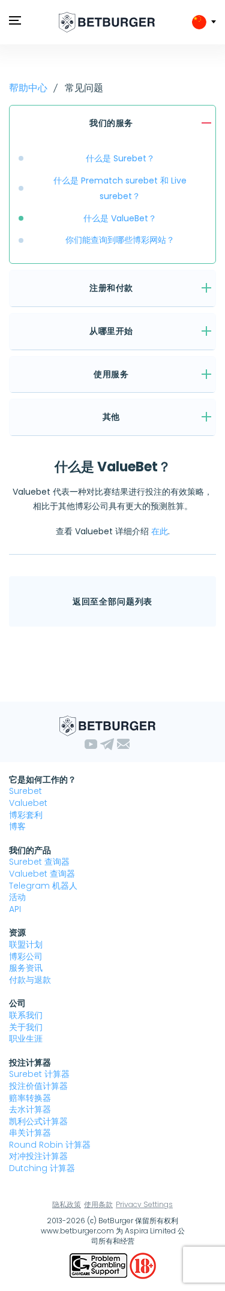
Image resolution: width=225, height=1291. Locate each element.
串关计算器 (30, 1133)
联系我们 (26, 1015)
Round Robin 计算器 (50, 1145)
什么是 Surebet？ (120, 158)
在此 (159, 531)
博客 (17, 826)
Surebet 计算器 (39, 1074)
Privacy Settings (144, 1204)
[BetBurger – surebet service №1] (107, 22)
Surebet (25, 791)
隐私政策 (66, 1204)
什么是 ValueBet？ (120, 218)
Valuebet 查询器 (42, 874)
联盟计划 (26, 944)
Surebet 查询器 (39, 862)
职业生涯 (26, 1039)
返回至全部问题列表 (113, 601)
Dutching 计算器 (42, 1168)
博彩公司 (26, 956)
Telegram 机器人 (43, 886)
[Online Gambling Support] (100, 1265)
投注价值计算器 (38, 1086)
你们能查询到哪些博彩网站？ (120, 240)
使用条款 (98, 1204)
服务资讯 (26, 968)
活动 (17, 897)
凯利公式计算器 (38, 1121)
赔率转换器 (30, 1098)
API (15, 909)
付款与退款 (30, 980)
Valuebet (28, 803)
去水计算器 (30, 1109)
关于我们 (26, 1027)
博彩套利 (26, 815)
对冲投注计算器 (38, 1156)
